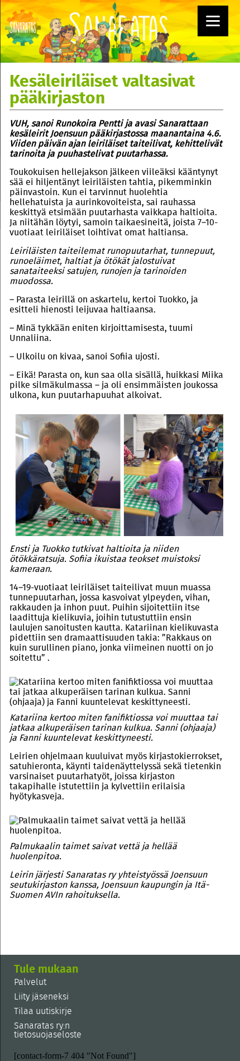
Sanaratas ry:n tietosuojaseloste (47, 1030)
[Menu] (213, 21)
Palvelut (30, 982)
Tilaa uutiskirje (43, 1011)
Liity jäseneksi (41, 996)
